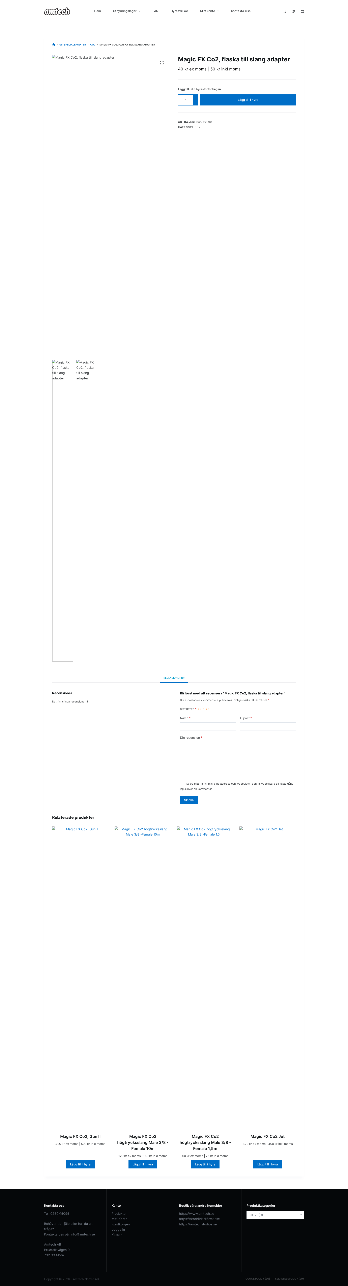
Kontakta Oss (241, 11)
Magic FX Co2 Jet (268, 1136)
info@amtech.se (82, 1234)
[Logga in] (293, 11)
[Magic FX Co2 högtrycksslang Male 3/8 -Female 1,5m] (205, 977)
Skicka (189, 800)
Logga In (118, 1229)
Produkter (119, 1214)
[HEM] (53, 44)
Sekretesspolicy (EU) (289, 1278)
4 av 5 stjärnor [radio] (206, 709)
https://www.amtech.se (196, 1214)
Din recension (191, 738)
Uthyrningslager (125, 11)
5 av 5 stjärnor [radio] (208, 709)
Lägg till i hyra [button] (80, 1164)
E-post (246, 718)
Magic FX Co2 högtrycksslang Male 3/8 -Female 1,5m (205, 1142)
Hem (97, 11)
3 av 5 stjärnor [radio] (203, 709)
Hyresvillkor (179, 11)
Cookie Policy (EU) (257, 1278)
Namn (185, 718)
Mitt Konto (119, 1219)
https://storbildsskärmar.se (199, 1219)
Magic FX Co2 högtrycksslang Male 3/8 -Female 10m (143, 1142)
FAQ (155, 11)
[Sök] (284, 11)
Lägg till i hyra (248, 100)
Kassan (117, 1235)
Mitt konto (207, 11)
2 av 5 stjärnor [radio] (201, 709)
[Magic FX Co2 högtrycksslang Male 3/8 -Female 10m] (143, 977)
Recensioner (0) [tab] (174, 677)
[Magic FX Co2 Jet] (267, 977)
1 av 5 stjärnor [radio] (198, 709)
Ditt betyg (188, 709)
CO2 (198, 127)
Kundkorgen (121, 1224)
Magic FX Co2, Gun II (80, 1136)
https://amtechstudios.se (198, 1224)
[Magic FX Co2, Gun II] (80, 977)
